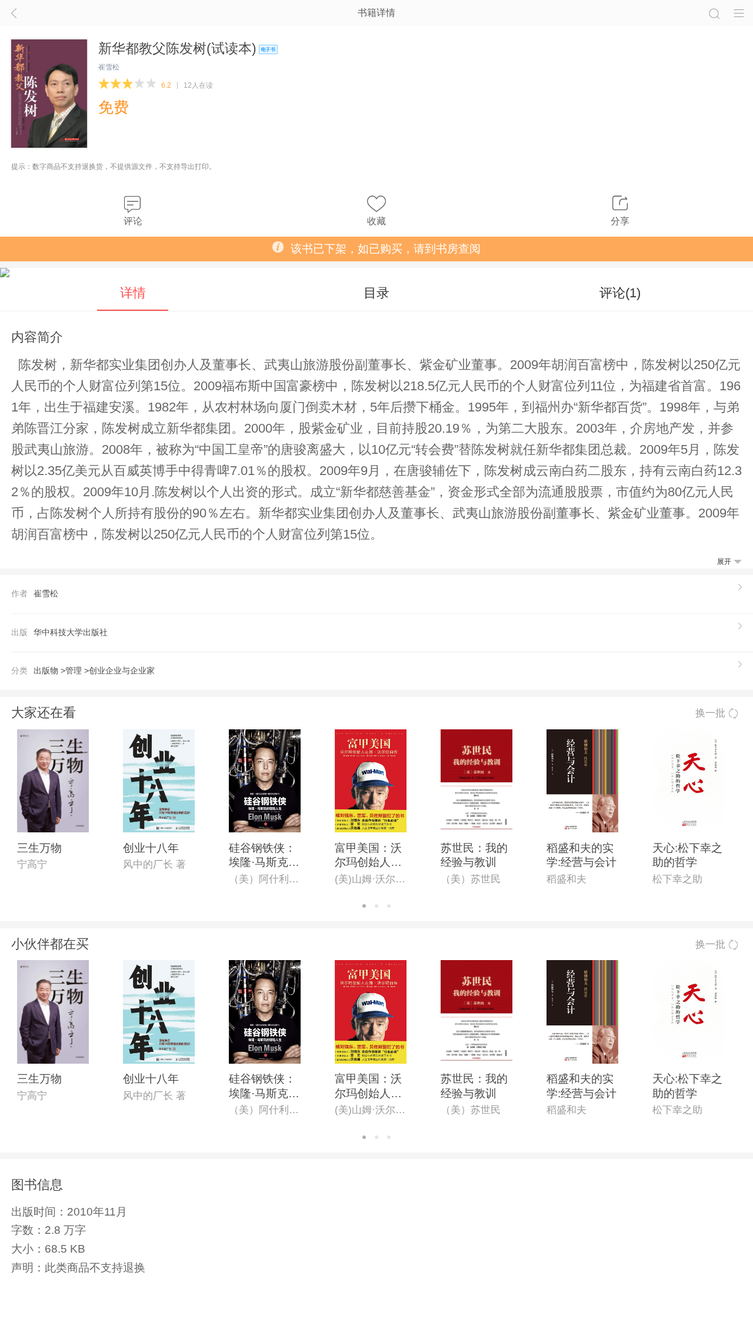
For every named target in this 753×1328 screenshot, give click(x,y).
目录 (376, 292)
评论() (620, 292)
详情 (133, 292)
